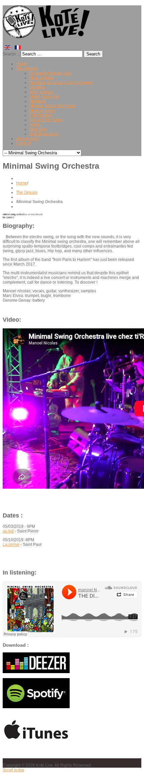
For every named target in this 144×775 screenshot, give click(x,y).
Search (93, 53)
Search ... (11, 54)
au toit (8, 531)
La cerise (11, 544)
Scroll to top (13, 770)
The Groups (27, 192)
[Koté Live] (47, 35)
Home (21, 183)
